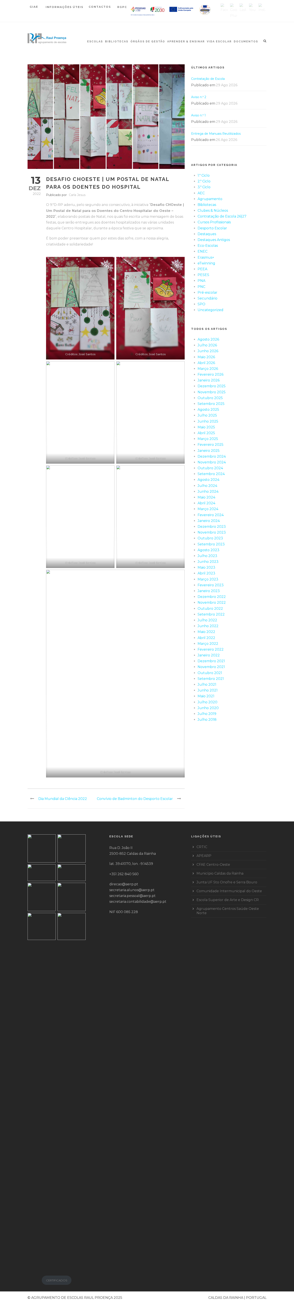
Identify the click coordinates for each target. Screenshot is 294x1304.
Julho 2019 (207, 714)
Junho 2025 (208, 421)
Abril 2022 (206, 638)
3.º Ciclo (204, 187)
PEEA (202, 269)
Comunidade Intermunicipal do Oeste (229, 891)
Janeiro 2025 (209, 451)
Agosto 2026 (208, 339)
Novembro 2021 (211, 667)
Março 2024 (208, 509)
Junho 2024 (208, 491)
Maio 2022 (206, 632)
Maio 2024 (206, 497)
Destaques (207, 234)
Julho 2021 (207, 684)
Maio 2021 (206, 696)
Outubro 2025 (210, 398)
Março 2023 (208, 579)
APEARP (204, 856)
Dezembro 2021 (211, 661)
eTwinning (206, 263)
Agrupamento (210, 199)
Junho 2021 (208, 690)
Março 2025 (208, 439)
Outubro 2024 (210, 468)
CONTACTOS (100, 6)
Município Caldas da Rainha (220, 873)
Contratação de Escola (208, 79)
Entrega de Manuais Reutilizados (216, 134)
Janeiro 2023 (209, 591)
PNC (201, 287)
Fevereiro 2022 (211, 649)
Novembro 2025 (212, 392)
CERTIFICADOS (56, 1280)
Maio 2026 (206, 357)
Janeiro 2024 (209, 521)
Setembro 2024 (211, 474)
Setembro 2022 (211, 614)
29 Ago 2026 (226, 85)
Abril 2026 (206, 363)
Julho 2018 (207, 720)
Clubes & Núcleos (213, 210)
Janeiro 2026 (209, 380)
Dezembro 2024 (212, 456)
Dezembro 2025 (212, 386)
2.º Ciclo (204, 181)
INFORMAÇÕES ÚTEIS (64, 7)
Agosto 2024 (208, 480)
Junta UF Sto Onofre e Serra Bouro (227, 882)
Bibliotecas (116, 41)
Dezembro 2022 (212, 597)
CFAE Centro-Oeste (213, 865)
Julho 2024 (207, 486)
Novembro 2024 (212, 462)
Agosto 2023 (208, 550)
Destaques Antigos (214, 240)
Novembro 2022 (212, 602)
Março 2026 (208, 369)
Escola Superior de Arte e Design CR (228, 900)
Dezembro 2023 (212, 527)
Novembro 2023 (212, 532)
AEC (201, 193)
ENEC (202, 251)
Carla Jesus (77, 195)
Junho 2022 (208, 626)
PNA (201, 281)
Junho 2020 (208, 708)
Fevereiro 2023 (211, 585)
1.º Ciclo (204, 175)
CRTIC (202, 847)
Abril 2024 (206, 503)
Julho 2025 (207, 415)
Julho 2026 (207, 345)
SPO (201, 304)
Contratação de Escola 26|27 (222, 216)
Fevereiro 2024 (211, 515)
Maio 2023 (206, 567)
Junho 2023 (208, 562)
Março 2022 (208, 644)
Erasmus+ (206, 257)
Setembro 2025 (211, 404)
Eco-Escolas (208, 246)
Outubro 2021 (210, 673)
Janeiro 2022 (209, 655)
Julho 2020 (207, 702)
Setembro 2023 (211, 544)
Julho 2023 (207, 556)
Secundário (207, 298)
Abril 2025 (206, 433)
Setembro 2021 (211, 679)
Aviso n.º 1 (198, 115)
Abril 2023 (206, 573)
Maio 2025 (206, 427)
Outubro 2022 (210, 608)
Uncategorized (210, 310)
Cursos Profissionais (214, 222)
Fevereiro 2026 (210, 374)
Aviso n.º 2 (198, 97)
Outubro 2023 (210, 538)
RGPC (122, 7)
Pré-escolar (207, 292)
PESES (203, 275)
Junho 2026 (208, 351)
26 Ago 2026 (226, 140)
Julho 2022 (207, 620)
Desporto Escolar (212, 228)
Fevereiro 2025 (210, 445)
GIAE (34, 6)
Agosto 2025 (208, 409)
